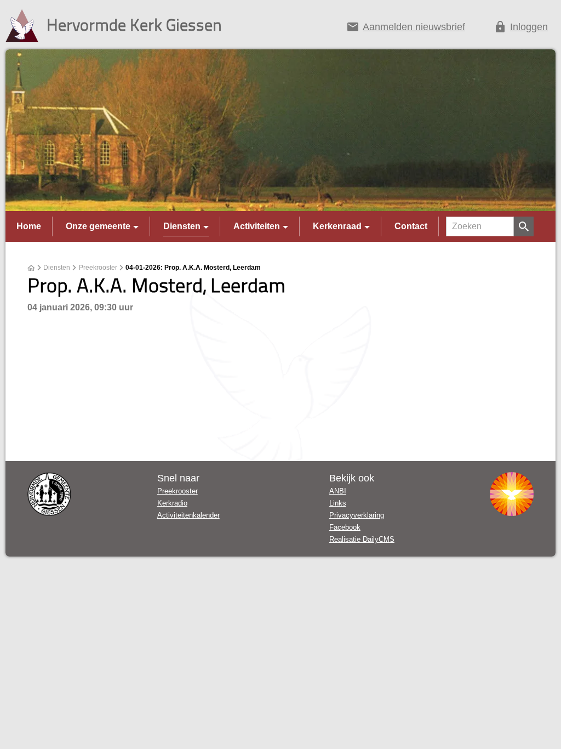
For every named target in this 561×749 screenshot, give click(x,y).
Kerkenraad (337, 226)
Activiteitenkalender (188, 515)
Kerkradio (172, 503)
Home (28, 226)
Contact (410, 226)
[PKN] (512, 494)
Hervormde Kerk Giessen (134, 24)
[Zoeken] (524, 226)
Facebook (344, 527)
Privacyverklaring (356, 515)
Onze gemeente (98, 226)
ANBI (337, 491)
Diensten (182, 226)
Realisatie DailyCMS (361, 539)
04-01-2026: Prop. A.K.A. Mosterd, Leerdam (193, 267)
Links (337, 503)
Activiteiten (256, 226)
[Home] (31, 268)
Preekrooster (98, 267)
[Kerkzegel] (49, 494)
